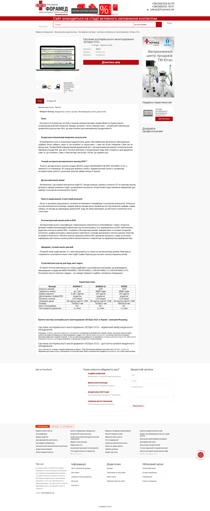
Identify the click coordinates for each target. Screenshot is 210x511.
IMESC (98, 49)
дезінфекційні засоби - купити (115, 349)
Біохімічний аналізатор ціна (80, 434)
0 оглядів (95, 45)
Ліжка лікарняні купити (44, 452)
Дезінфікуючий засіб (147, 442)
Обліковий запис (149, 468)
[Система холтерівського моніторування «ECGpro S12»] (57, 59)
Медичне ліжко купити (113, 437)
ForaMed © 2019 (105, 507)
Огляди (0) (51, 101)
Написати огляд (106, 45)
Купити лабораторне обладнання (82, 431)
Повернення (147, 477)
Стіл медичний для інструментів (82, 451)
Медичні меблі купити (44, 431)
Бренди (110, 468)
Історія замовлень (149, 473)
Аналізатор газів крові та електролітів (84, 448)
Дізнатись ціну (111, 62)
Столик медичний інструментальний (154, 448)
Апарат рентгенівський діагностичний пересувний (84, 438)
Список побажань (149, 481)
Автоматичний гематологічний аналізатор (51, 446)
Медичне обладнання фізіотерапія (118, 431)
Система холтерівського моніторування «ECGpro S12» (161, 112)
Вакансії (74, 481)
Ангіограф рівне (41, 434)
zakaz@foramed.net (162, 9)
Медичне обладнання (44, 32)
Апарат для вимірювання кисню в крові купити (154, 435)
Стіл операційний (111, 440)
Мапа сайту (111, 477)
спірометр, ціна (114, 351)
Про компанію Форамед (80, 468)
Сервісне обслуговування (81, 477)
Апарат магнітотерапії (44, 449)
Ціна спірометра (44, 349)
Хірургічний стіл (76, 445)
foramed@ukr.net (47, 493)
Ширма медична (42, 437)
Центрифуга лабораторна (45, 443)
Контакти (75, 485)
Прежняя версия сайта (116, 481)
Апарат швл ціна (111, 452)
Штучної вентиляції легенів (150, 445)
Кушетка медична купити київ (151, 431)
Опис (40, 101)
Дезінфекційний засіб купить (47, 440)
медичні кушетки (98, 335)
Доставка (75, 473)
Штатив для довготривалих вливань (153, 439)
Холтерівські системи (87, 32)
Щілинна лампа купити (114, 446)
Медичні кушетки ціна (78, 442)
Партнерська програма (116, 473)
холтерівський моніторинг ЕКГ (114, 337)
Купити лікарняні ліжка (114, 434)
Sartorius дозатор (111, 449)
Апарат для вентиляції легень (116, 443)
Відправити (138, 406)
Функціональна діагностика (66, 32)
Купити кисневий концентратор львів (154, 451)
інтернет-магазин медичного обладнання (63, 333)
